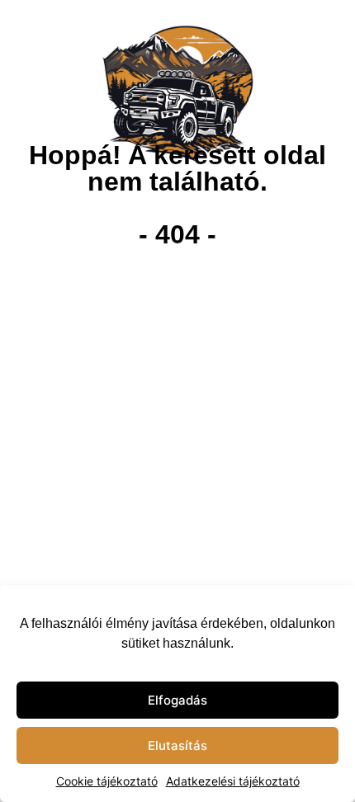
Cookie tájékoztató (107, 781)
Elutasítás (177, 745)
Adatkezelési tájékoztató (233, 781)
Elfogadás (177, 700)
